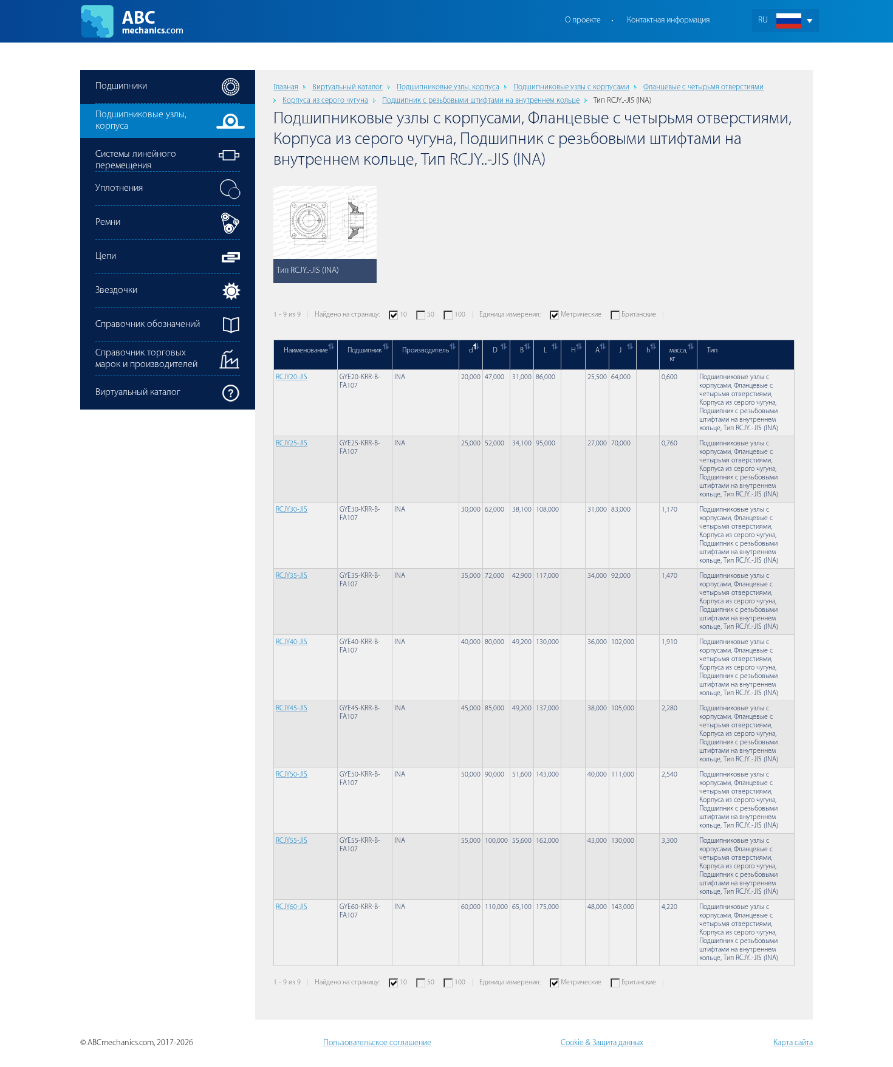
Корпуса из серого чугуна (325, 101)
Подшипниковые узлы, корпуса (448, 87)
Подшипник (364, 350)
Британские (638, 314)
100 (459, 314)
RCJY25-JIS (291, 443)
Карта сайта (793, 1043)
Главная (285, 87)
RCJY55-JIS (291, 841)
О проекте (583, 20)
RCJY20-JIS (291, 377)
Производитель (426, 350)
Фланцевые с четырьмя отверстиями (703, 87)
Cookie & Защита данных (602, 1043)
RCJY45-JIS (291, 708)
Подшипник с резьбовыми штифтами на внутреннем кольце (481, 101)
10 (403, 314)
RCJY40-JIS (291, 642)
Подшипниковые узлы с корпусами (571, 87)
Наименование (306, 350)
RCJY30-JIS (291, 509)
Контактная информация (668, 20)
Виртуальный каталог (347, 87)
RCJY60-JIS (291, 907)
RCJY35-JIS (291, 576)
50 (430, 314)
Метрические (581, 314)
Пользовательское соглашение (377, 1043)
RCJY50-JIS (291, 774)
